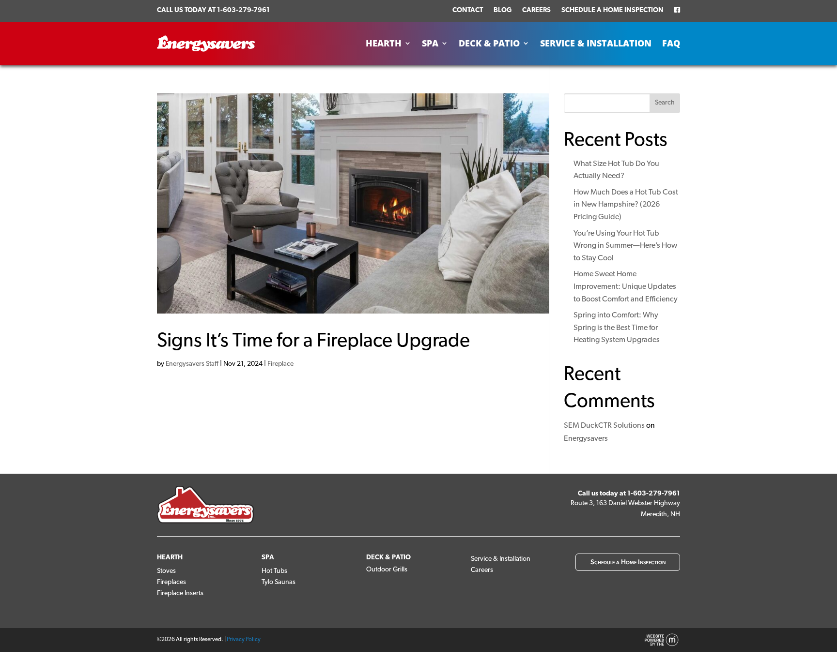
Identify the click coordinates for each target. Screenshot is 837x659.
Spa (430, 43)
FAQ (671, 43)
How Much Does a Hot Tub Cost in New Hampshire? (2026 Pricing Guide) (626, 205)
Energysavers (586, 439)
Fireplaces (171, 582)
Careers (536, 10)
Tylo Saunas (278, 582)
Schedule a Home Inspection (612, 10)
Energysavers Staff (192, 364)
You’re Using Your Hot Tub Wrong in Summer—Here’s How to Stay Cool (625, 246)
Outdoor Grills (386, 569)
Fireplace (280, 364)
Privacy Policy (244, 640)
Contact (467, 10)
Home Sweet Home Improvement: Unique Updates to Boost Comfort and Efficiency (626, 286)
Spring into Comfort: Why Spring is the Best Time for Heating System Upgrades (617, 328)
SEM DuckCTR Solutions (604, 426)
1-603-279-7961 (243, 10)
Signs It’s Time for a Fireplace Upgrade (313, 341)
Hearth (384, 43)
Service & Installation (595, 43)
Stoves (166, 571)
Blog (503, 10)
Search (665, 102)
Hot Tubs (274, 571)
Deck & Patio (489, 43)
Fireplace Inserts (180, 593)
